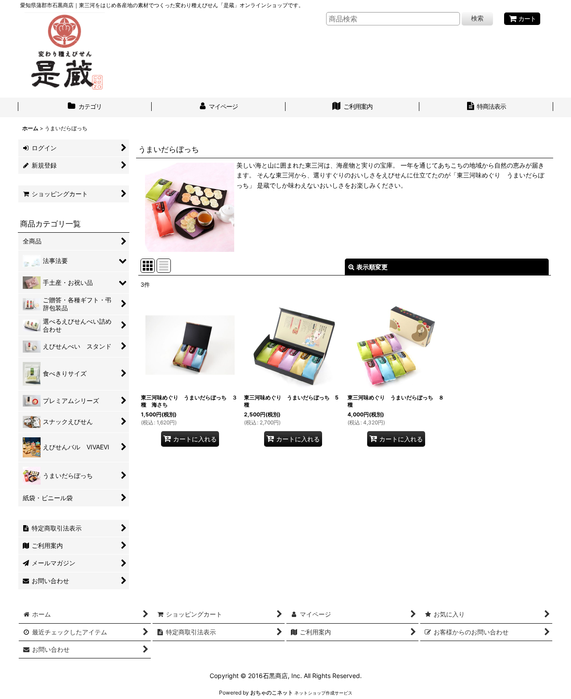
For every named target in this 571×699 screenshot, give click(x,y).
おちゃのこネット (271, 692)
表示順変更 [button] (372, 267)
